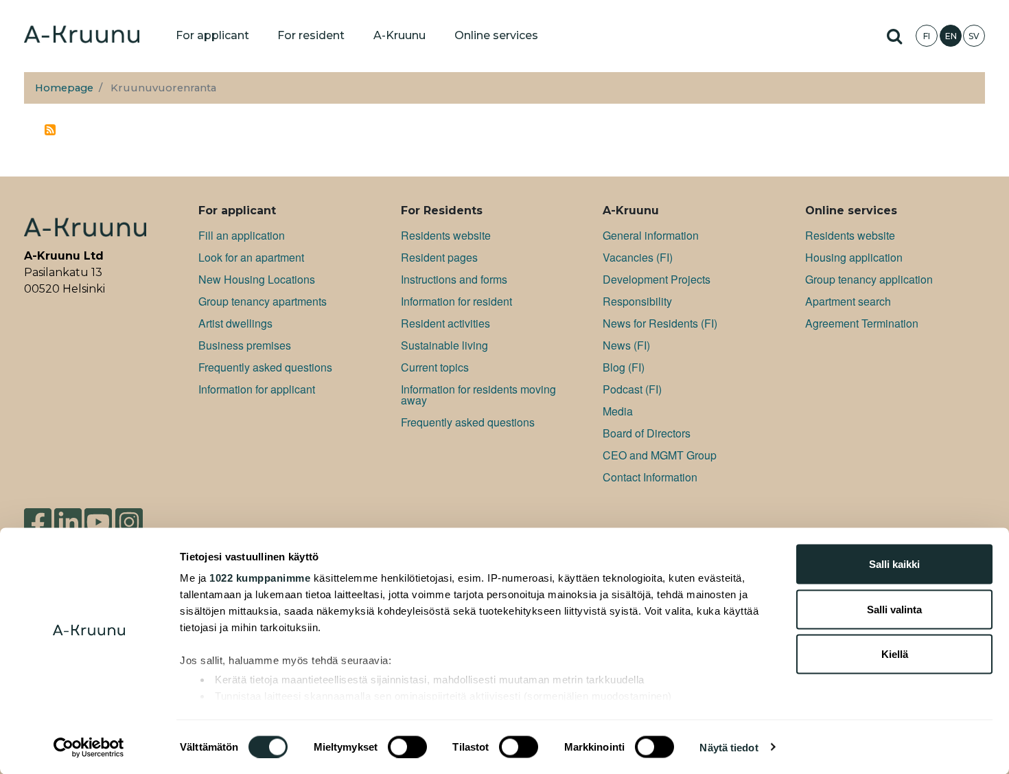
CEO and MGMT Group (660, 455)
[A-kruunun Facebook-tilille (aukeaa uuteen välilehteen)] (37, 520)
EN (951, 36)
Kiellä (894, 654)
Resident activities (445, 323)
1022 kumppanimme (259, 578)
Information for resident (456, 301)
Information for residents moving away (478, 394)
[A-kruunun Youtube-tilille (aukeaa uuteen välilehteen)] (98, 520)
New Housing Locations (256, 279)
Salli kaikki (894, 564)
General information (651, 235)
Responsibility (637, 301)
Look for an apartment (251, 257)
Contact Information (650, 477)
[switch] (407, 747)
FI (926, 36)
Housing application (854, 257)
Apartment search (848, 301)
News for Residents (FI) (660, 323)
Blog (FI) (624, 367)
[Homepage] (81, 35)
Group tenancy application (869, 279)
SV (974, 36)
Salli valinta (894, 609)
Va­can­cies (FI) (638, 257)
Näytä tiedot (728, 747)
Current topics (435, 367)
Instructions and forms (454, 279)
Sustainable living (444, 345)
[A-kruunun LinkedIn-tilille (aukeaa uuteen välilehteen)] (68, 520)
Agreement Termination (861, 323)
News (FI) (626, 345)
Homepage (64, 88)
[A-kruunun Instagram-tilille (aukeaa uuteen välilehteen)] (129, 520)
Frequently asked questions (265, 367)
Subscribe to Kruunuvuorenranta (50, 129)
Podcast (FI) (632, 389)
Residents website (446, 235)
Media (618, 411)
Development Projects (656, 279)
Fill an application (241, 235)
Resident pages (439, 257)
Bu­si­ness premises (244, 345)
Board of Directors (647, 433)
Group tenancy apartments (262, 301)
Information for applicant (256, 389)
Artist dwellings (235, 323)
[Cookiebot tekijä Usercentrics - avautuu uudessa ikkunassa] (89, 747)
